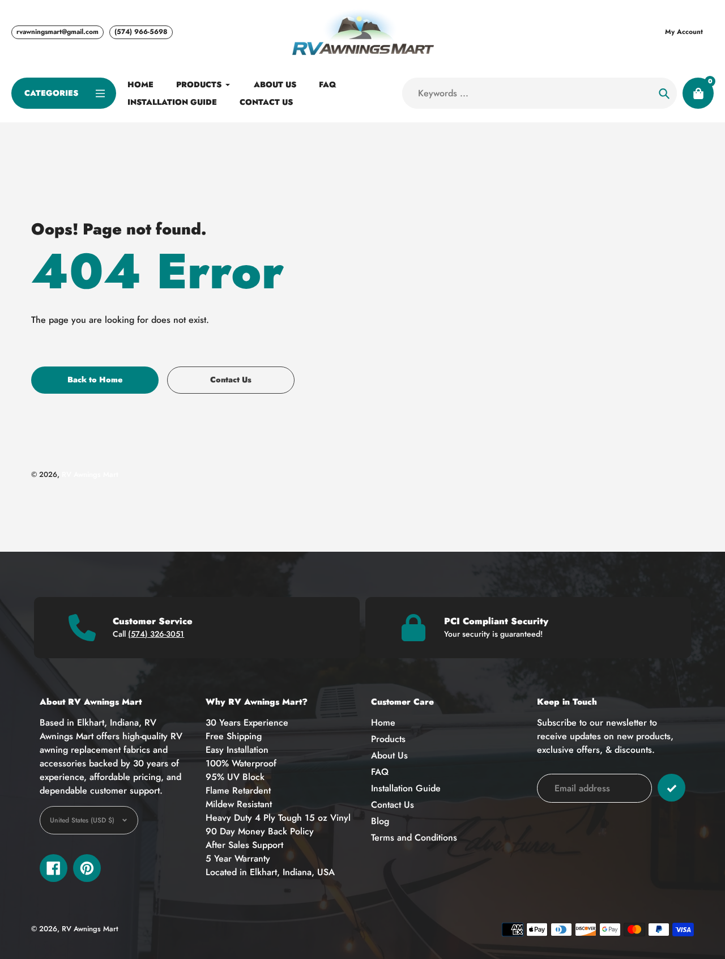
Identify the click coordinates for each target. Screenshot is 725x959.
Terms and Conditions (414, 837)
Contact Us (392, 804)
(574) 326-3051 (156, 634)
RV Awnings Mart (90, 474)
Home (383, 722)
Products (388, 738)
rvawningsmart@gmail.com (57, 32)
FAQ (380, 771)
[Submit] (671, 788)
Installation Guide (406, 788)
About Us (389, 755)
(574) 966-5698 (141, 32)
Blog (380, 821)
